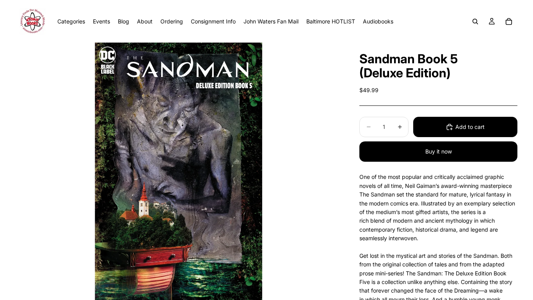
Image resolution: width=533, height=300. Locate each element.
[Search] (475, 21)
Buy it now (438, 151)
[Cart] (508, 21)
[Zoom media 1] (178, 171)
